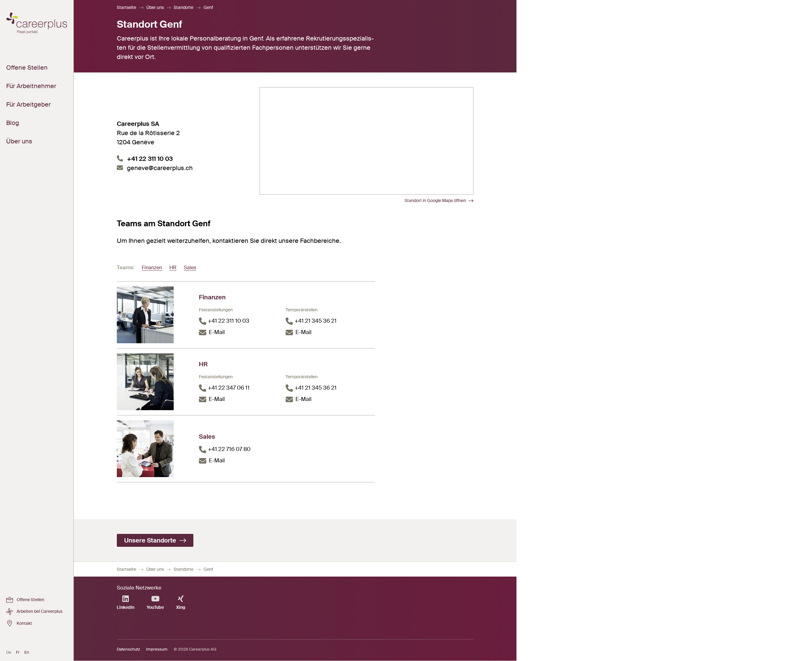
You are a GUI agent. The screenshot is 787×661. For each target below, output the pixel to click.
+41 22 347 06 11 (229, 387)
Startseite (126, 7)
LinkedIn (125, 607)
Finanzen (152, 267)
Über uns (155, 7)
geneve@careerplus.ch (160, 168)
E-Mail (217, 332)
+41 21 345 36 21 (316, 321)
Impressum (157, 649)
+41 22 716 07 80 (229, 449)
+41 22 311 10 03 (150, 159)
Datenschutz (128, 649)
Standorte (183, 7)
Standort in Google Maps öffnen (435, 200)
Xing (180, 607)
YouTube (155, 607)
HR (172, 267)
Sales (190, 267)
